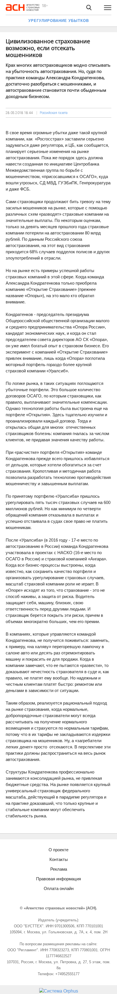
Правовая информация (58, 878)
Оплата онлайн (59, 888)
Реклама (58, 869)
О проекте (58, 849)
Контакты (58, 859)
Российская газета (54, 113)
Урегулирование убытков (58, 21)
